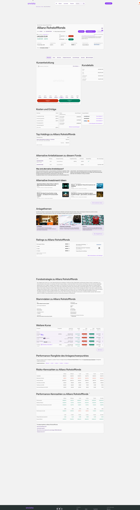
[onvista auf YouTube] (59, 509)
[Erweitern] (94, 31)
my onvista (66, 3)
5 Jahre (61, 363)
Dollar (86, 509)
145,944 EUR (84, 344)
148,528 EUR (91, 341)
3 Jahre (56, 363)
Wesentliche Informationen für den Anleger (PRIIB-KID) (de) (49, 430)
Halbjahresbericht (40, 431)
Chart (54, 57)
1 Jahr (52, 363)
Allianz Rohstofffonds (47, 6)
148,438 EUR (91, 344)
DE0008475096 (40, 160)
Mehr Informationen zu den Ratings (95, 255)
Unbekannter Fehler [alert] (128, 2)
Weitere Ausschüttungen (74, 126)
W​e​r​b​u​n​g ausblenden (79, 14)
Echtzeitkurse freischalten (47, 344)
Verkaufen (71, 36)
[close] (138, 1)
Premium (72, 3)
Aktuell (60, 3)
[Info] (102, 43)
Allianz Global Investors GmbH (60, 31)
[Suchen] (84, 4)
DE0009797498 (40, 164)
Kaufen (71, 39)
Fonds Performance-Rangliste (89, 359)
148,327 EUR (91, 337)
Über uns (108, 509)
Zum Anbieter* (99, 116)
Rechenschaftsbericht (41, 426)
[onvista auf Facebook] (57, 509)
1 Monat (47, 363)
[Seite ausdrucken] (102, 28)
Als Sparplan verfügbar (44, 47)
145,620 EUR (84, 333)
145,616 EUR (84, 341)
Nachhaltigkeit (90, 57)
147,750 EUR (92, 333)
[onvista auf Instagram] (61, 509)
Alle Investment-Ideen (97, 202)
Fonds (42, 6)
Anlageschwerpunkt (67, 57)
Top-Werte (96, 509)
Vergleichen (90, 31)
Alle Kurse (59, 57)
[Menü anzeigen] (56, 3)
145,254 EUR (84, 337)
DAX (77, 509)
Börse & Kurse (38, 6)
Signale (100, 31)
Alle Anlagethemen (98, 233)
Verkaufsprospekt (40, 428)
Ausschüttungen (76, 57)
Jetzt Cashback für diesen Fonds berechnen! (88, 35)
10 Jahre (66, 363)
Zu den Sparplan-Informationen (95, 123)
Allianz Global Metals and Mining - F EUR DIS (45, 139)
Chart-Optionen (75, 66)
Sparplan (83, 57)
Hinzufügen (81, 31)
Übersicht (49, 57)
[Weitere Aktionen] (102, 334)
